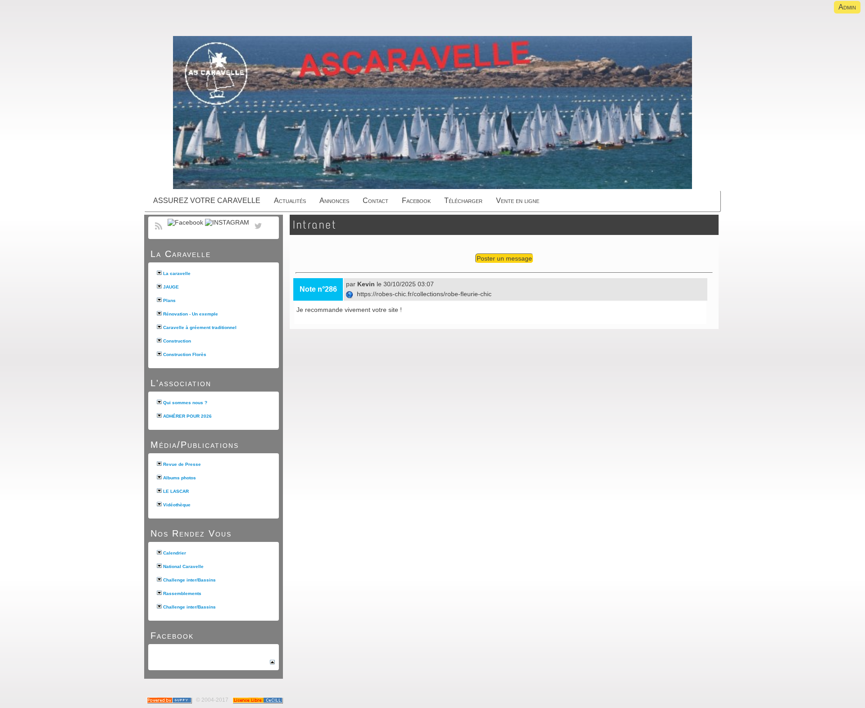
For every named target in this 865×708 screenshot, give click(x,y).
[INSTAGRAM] (227, 222)
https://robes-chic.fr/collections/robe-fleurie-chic (423, 294)
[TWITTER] (258, 230)
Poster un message (504, 258)
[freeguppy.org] (170, 700)
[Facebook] (185, 222)
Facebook (172, 635)
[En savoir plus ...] (258, 700)
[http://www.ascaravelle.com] (432, 113)
